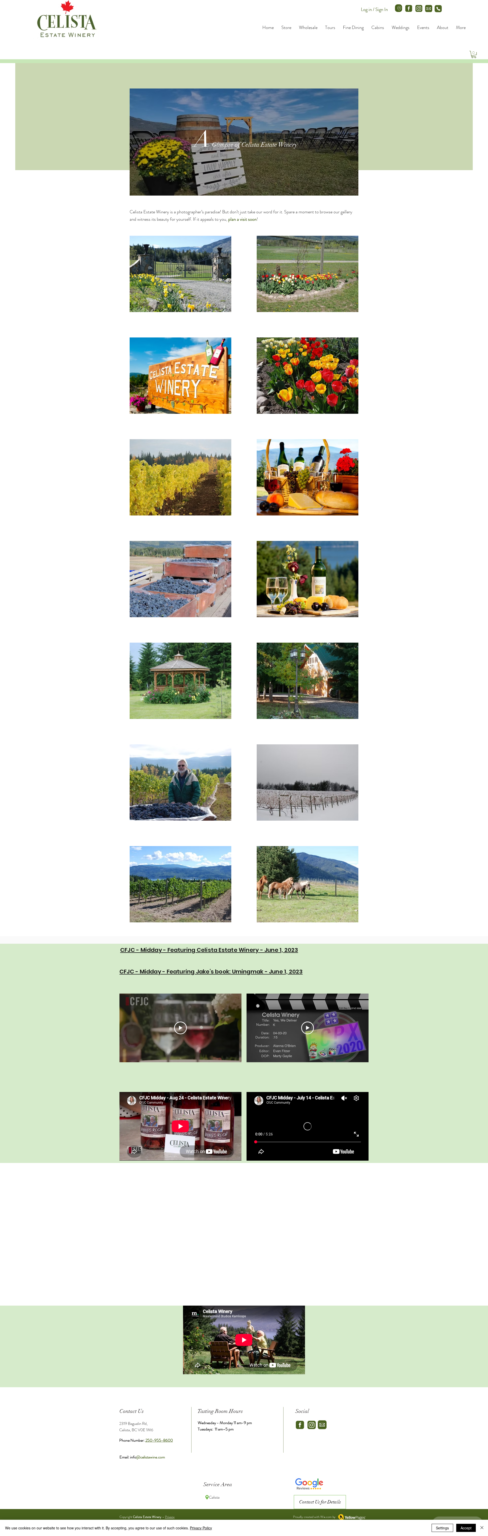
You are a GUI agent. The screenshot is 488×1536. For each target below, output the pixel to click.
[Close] (482, 1528)
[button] (473, 54)
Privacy (170, 1516)
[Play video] (180, 1028)
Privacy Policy (201, 1527)
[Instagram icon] (419, 8)
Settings (442, 1527)
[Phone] (438, 8)
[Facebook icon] (409, 8)
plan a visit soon (242, 219)
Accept (466, 1527)
